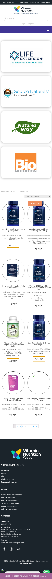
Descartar (43, 576)
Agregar (13, 245)
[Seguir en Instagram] (11, 549)
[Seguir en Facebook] (4, 549)
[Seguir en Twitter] (18, 549)
